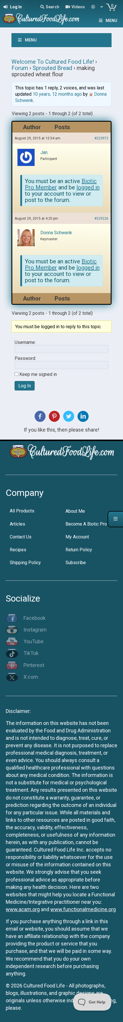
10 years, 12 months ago (57, 94)
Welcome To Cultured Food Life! (52, 61)
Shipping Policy (25, 562)
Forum (19, 68)
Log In (24, 385)
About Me (75, 511)
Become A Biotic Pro (86, 524)
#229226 (101, 219)
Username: (25, 342)
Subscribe (76, 562)
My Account (77, 537)
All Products (22, 511)
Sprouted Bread (52, 68)
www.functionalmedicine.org (83, 909)
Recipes (18, 549)
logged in (88, 187)
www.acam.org (23, 909)
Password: (25, 358)
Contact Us (20, 537)
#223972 (101, 138)
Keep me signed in (38, 374)
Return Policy (79, 549)
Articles (17, 524)
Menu (111, 20)
